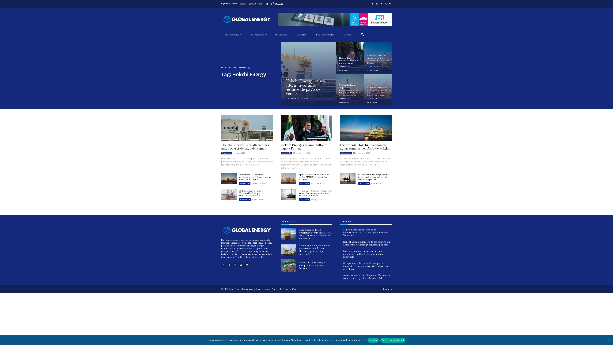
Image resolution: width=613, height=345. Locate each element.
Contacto (387, 289)
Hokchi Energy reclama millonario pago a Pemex (305, 146)
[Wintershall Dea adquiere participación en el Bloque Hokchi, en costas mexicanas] (350, 89)
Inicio (223, 68)
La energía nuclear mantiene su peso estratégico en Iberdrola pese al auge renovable (314, 250)
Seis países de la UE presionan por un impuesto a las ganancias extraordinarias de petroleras (315, 234)
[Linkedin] (381, 3)
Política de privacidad (393, 340)
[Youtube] (390, 3)
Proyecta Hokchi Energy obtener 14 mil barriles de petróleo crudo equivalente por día (374, 177)
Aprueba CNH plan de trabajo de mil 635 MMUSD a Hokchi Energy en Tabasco (315, 177)
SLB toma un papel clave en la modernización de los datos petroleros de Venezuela (365, 232)
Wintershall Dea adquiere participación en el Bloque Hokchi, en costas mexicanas (255, 177)
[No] (609, 340)
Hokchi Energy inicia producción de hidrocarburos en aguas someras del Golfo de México (315, 193)
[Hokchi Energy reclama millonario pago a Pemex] (350, 57)
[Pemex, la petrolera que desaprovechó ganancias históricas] (288, 265)
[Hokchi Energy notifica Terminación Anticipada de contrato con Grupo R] (229, 194)
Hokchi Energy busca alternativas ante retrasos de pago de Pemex (245, 146)
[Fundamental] (335, 19)
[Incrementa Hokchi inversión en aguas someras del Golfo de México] (378, 57)
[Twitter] (385, 3)
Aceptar (373, 340)
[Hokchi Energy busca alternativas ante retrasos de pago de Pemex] (308, 74)
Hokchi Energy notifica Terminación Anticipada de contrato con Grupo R (251, 193)
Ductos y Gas (372, 98)
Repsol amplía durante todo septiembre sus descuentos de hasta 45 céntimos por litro (366, 243)
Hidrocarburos (373, 66)
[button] (362, 34)
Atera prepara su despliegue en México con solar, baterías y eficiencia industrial (366, 277)
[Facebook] (372, 3)
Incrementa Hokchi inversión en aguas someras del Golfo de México (365, 146)
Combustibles (291, 98)
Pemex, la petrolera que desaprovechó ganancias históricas (312, 265)
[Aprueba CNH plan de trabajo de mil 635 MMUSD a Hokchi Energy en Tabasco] (378, 89)
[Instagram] (376, 3)
